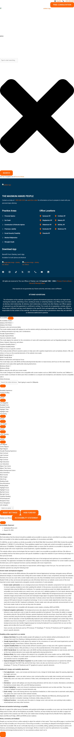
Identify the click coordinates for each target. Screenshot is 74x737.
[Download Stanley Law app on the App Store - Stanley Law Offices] (31, 264)
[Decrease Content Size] (3, 400)
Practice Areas (19, 176)
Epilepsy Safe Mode (6, 323)
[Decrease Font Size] (3, 421)
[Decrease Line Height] (3, 431)
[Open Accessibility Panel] (3, 734)
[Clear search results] (3, 386)
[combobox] (9, 60)
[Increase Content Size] (3, 395)
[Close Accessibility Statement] (3, 522)
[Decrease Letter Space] (3, 442)
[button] (37, 403)
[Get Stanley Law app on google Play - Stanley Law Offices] (11, 264)
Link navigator (4, 505)
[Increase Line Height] (3, 426)
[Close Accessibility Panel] (11, 318)
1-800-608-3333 (20, 200)
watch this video (32, 200)
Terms (65, 281)
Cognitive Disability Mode (7, 344)
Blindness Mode (5, 366)
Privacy (59, 281)
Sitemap (37, 283)
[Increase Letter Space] (3, 436)
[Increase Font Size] (3, 416)
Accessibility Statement (26, 518)
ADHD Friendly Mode (6, 355)
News (43, 283)
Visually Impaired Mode (7, 333)
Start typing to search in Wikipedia (28, 382)
